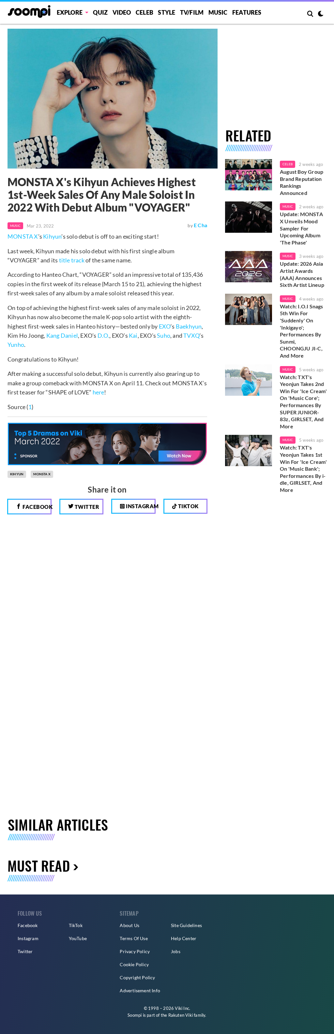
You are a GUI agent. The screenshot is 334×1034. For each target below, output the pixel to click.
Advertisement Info (140, 990)
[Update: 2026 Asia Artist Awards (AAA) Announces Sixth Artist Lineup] (248, 266)
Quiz (100, 12)
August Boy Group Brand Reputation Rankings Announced (301, 182)
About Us (129, 925)
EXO (165, 326)
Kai (133, 335)
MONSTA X (23, 236)
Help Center (183, 938)
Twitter (86, 507)
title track (71, 260)
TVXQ (191, 335)
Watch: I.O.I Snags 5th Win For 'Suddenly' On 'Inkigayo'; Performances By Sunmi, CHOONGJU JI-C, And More (301, 331)
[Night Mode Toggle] (320, 14)
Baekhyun (189, 326)
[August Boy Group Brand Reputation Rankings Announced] (248, 174)
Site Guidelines (186, 925)
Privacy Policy (135, 951)
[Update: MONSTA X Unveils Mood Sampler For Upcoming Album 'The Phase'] (248, 217)
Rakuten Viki (180, 1015)
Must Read (39, 865)
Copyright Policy (137, 977)
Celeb (144, 12)
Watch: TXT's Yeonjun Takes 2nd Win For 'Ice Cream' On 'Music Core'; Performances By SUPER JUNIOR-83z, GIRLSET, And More (303, 401)
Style (166, 12)
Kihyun (52, 236)
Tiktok (188, 506)
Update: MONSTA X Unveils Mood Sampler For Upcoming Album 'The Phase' (301, 228)
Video (122, 12)
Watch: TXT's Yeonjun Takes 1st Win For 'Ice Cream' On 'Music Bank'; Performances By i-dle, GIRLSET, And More (303, 468)
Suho (163, 335)
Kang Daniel (62, 335)
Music (218, 12)
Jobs (175, 951)
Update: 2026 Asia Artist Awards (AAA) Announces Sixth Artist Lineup (302, 274)
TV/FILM (192, 12)
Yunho (16, 344)
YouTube (78, 938)
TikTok (76, 925)
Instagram (140, 506)
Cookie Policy (134, 964)
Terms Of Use (133, 938)
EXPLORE (70, 12)
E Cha (200, 225)
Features (247, 12)
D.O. (104, 335)
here (98, 392)
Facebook (37, 507)
